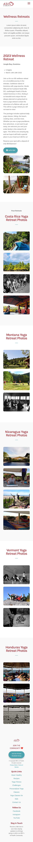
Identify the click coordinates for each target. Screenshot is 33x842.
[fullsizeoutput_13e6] (16, 411)
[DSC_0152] (16, 605)
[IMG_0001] (16, 250)
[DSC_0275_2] (16, 486)
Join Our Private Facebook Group (16, 755)
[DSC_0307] (16, 723)
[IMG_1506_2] (16, 508)
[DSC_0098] (16, 583)
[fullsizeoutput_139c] (16, 389)
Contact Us (16, 802)
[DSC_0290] (16, 702)
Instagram (16, 814)
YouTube (16, 818)
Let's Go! (11, 150)
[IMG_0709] (16, 292)
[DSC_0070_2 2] (16, 465)
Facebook (16, 811)
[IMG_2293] (16, 314)
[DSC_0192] (16, 626)
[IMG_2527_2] (16, 529)
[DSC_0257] (16, 680)
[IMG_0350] (16, 271)
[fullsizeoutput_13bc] (16, 368)
